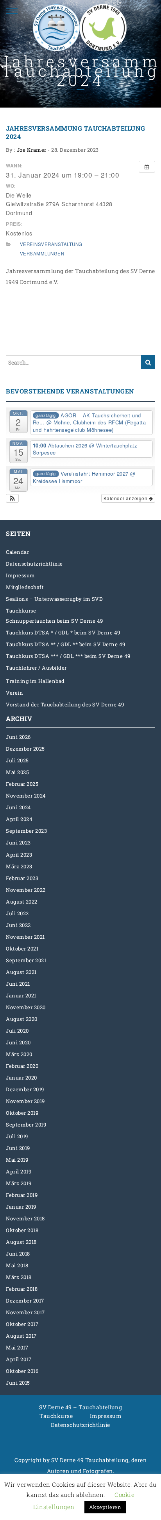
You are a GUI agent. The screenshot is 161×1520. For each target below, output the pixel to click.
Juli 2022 (17, 913)
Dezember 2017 (25, 1300)
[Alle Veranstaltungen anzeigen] (147, 166)
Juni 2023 (18, 842)
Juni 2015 (18, 1382)
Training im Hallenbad (35, 681)
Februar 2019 (22, 1194)
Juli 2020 (17, 1030)
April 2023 (19, 854)
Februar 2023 (22, 878)
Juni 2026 (18, 736)
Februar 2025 (22, 783)
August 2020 (22, 1018)
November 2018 (25, 1218)
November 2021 (25, 936)
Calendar (17, 551)
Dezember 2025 (25, 748)
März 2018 (19, 1277)
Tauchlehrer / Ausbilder (36, 667)
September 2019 (26, 1124)
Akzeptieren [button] (105, 1507)
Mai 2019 (17, 1159)
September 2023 (26, 830)
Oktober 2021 (22, 948)
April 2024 (19, 819)
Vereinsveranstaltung (51, 244)
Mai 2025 (17, 772)
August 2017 (21, 1335)
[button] (12, 498)
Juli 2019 (17, 1136)
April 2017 (18, 1359)
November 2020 (26, 1007)
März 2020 (19, 1054)
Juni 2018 (18, 1253)
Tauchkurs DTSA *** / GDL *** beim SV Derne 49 (68, 655)
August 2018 (21, 1241)
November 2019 (25, 1101)
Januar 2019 (21, 1206)
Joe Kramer (32, 149)
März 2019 (19, 1183)
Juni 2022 (18, 925)
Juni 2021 (18, 983)
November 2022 (26, 889)
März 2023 (19, 866)
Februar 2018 (22, 1288)
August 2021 (21, 972)
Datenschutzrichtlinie (34, 563)
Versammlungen (42, 253)
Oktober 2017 (22, 1324)
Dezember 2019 (25, 1089)
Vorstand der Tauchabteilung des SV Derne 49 (65, 704)
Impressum (20, 575)
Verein (14, 692)
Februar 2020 (22, 1065)
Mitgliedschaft (25, 587)
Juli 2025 (17, 760)
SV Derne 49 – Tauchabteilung (80, 1407)
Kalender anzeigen (126, 498)
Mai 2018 (17, 1265)
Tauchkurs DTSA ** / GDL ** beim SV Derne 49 (65, 644)
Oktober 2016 (22, 1370)
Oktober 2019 (22, 1112)
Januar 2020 (21, 1077)
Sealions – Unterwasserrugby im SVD (54, 598)
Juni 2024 (18, 807)
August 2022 (22, 901)
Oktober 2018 (22, 1230)
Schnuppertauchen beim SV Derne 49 (54, 620)
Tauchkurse (21, 610)
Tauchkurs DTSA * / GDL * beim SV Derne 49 (63, 632)
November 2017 (25, 1312)
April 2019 (18, 1171)
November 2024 (26, 795)
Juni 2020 (18, 1042)
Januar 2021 (21, 995)
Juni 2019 (18, 1148)
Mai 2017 (17, 1347)
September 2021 (26, 960)
